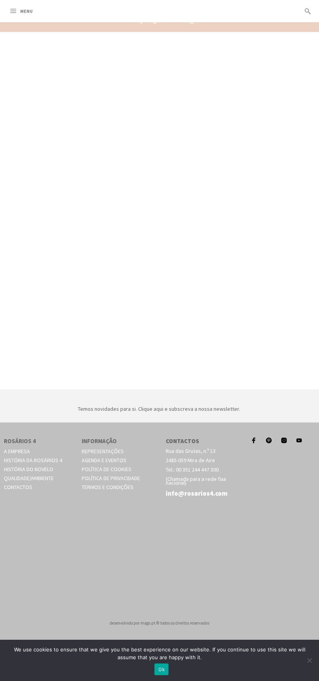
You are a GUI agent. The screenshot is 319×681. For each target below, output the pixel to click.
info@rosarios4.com (197, 493)
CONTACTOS (182, 441)
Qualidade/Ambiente (29, 478)
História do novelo (28, 469)
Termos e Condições (107, 487)
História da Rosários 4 (33, 460)
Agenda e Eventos (104, 460)
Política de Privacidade (111, 478)
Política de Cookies (106, 469)
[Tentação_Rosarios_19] (159, 380)
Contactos (18, 487)
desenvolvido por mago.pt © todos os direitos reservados (159, 623)
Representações (103, 451)
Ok (161, 669)
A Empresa (17, 451)
